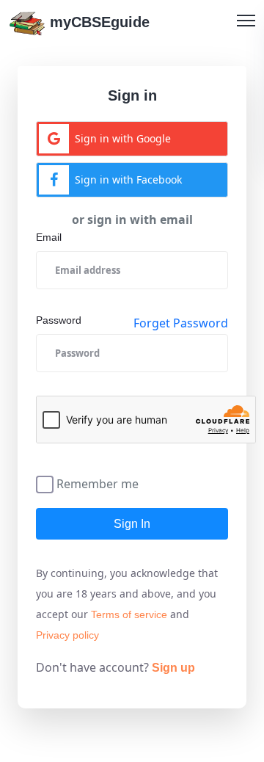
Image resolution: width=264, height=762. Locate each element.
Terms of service (129, 614)
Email (49, 237)
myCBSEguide (97, 22)
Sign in (132, 524)
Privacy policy (67, 635)
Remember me (97, 483)
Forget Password (180, 323)
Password (58, 320)
